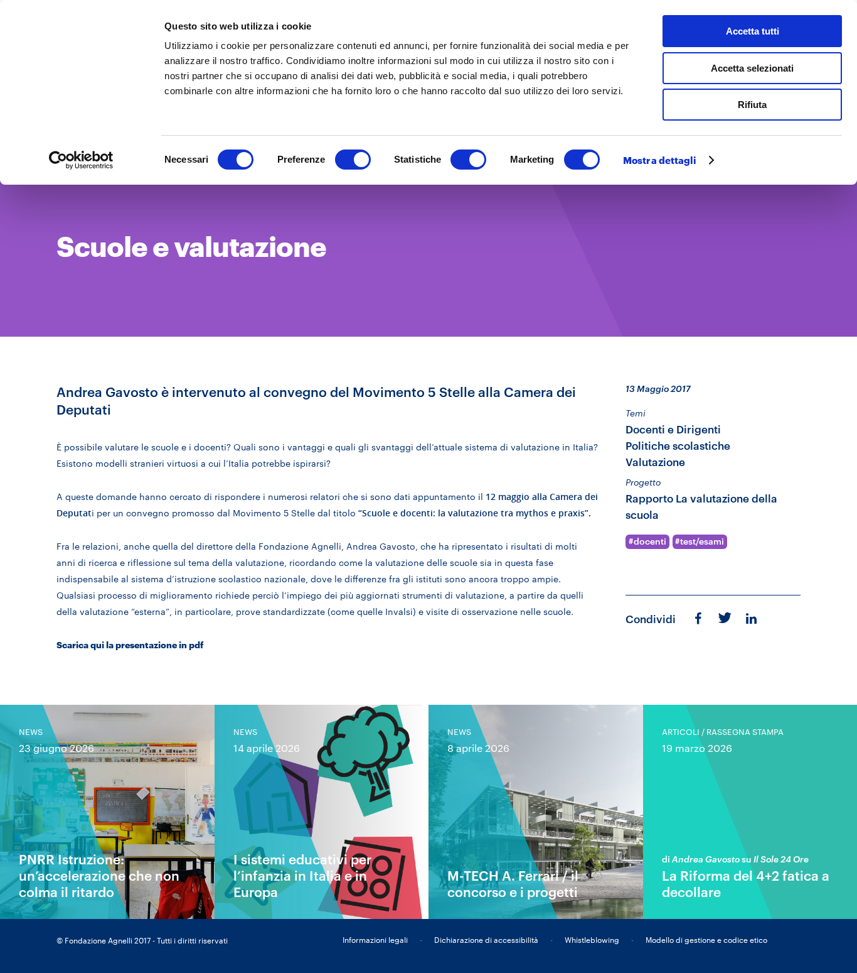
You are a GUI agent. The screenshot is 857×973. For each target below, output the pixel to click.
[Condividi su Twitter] (724, 617)
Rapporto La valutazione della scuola (701, 506)
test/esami (702, 541)
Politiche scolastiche (677, 446)
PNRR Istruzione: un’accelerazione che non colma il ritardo (99, 875)
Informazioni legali (375, 939)
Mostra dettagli (660, 160)
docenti (650, 541)
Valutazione (655, 462)
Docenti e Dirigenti (673, 429)
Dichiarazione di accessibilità (486, 939)
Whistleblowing (592, 939)
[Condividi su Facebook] (698, 618)
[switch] (353, 159)
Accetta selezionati (752, 68)
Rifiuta (752, 104)
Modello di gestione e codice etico (706, 939)
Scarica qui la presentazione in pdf (130, 644)
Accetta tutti (752, 31)
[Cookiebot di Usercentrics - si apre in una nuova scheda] (81, 160)
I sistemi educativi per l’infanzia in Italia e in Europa (302, 875)
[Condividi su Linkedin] (752, 618)
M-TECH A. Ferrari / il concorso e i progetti (512, 883)
